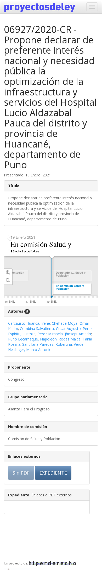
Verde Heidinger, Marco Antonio (45, 347)
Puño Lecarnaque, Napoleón (32, 339)
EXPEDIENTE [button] (53, 473)
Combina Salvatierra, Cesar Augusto (50, 328)
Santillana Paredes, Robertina (47, 344)
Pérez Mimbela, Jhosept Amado (64, 333)
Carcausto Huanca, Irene (29, 323)
